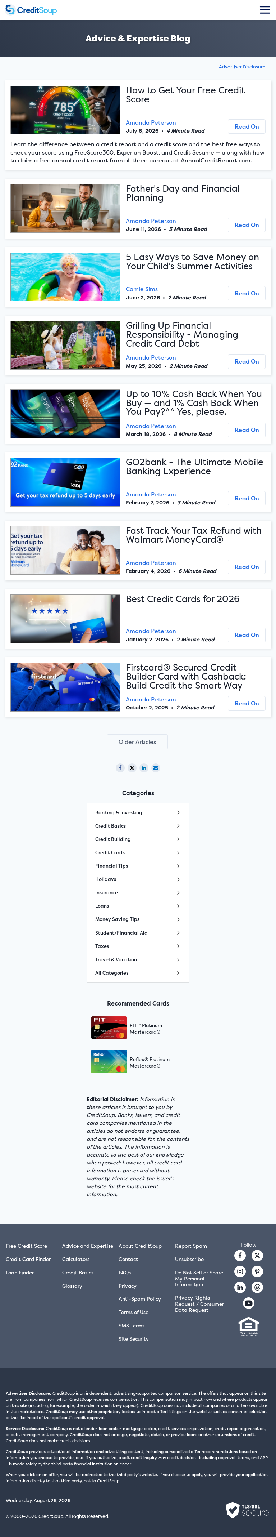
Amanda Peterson (151, 122)
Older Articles (137, 742)
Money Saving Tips (117, 919)
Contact (128, 1259)
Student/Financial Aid (121, 933)
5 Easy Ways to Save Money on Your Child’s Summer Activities (192, 261)
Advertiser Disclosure (242, 67)
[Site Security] (247, 1510)
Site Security (134, 1338)
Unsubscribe (189, 1259)
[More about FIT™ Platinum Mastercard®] (118, 1028)
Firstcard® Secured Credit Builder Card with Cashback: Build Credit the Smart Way (186, 676)
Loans (102, 906)
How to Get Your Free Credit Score (185, 94)
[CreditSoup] (37, 10)
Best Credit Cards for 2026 (183, 599)
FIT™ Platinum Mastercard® (146, 1028)
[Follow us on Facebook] (240, 1255)
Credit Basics (110, 826)
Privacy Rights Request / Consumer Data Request (199, 1303)
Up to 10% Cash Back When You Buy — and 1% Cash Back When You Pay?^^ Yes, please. (194, 403)
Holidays (105, 879)
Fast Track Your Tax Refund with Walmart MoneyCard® (194, 534)
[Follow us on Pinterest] (257, 1271)
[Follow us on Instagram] (240, 1271)
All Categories (111, 973)
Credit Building (113, 839)
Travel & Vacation (116, 959)
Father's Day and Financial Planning (183, 193)
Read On (247, 126)
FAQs (125, 1272)
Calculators (75, 1259)
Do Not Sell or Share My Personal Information (199, 1278)
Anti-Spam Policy (140, 1298)
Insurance (106, 892)
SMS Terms (131, 1325)
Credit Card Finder (28, 1259)
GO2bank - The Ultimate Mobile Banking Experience (194, 466)
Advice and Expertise (87, 1245)
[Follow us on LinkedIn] (240, 1287)
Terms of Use (133, 1312)
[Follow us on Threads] (257, 1287)
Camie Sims (142, 289)
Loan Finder (20, 1272)
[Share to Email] (155, 767)
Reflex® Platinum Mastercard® (150, 1062)
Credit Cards (110, 852)
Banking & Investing (118, 812)
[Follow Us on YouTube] (248, 1303)
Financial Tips (111, 866)
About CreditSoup (140, 1245)
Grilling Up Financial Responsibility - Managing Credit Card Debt (182, 334)
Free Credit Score (26, 1245)
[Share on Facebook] (120, 767)
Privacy (128, 1285)
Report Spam (191, 1245)
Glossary (72, 1285)
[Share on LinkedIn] (143, 767)
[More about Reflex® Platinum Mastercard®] (118, 1062)
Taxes (102, 946)
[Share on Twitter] (132, 767)
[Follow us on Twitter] (257, 1255)
